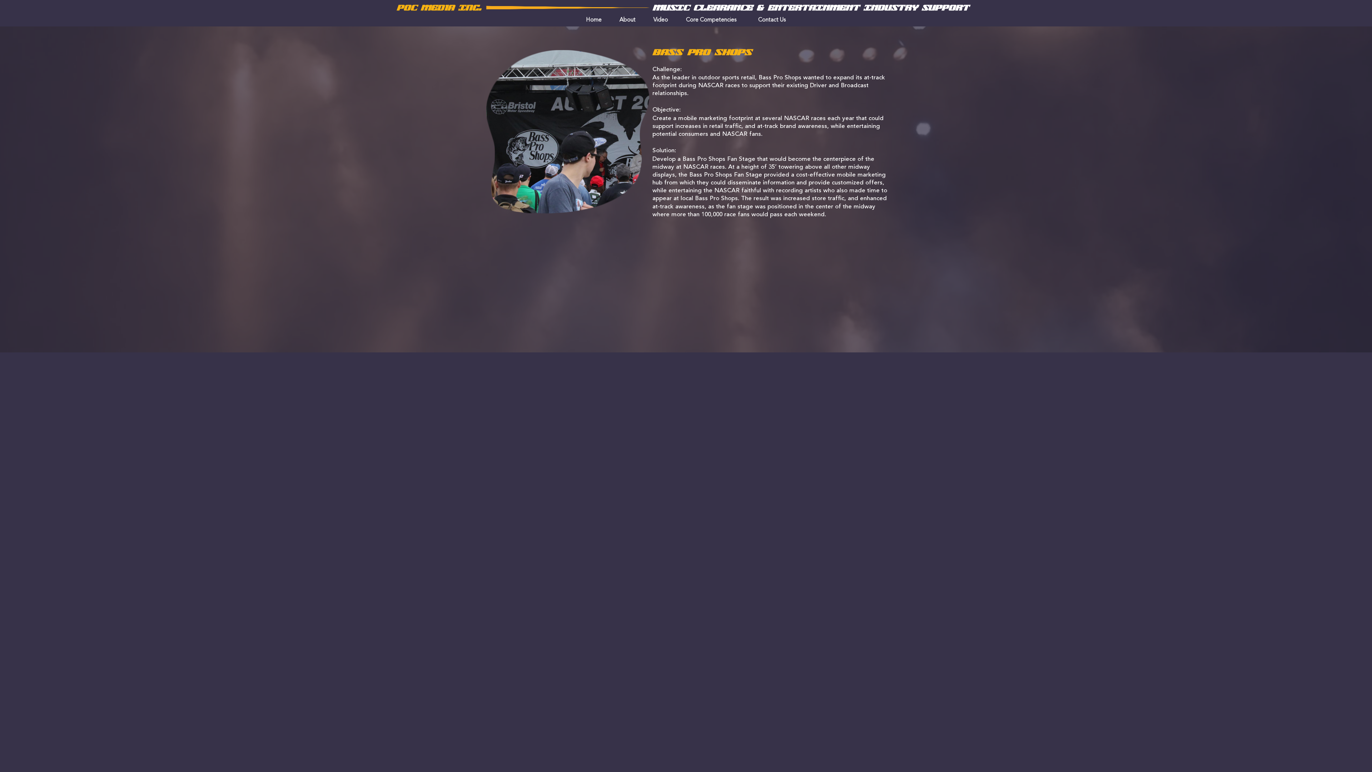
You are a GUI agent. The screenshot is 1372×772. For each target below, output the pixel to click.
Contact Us (772, 20)
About (628, 20)
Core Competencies (711, 20)
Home (594, 20)
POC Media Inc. (439, 8)
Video (660, 20)
